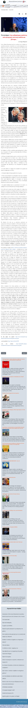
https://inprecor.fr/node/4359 (13, 341)
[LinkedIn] (26, 14)
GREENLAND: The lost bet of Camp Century (11, 494)
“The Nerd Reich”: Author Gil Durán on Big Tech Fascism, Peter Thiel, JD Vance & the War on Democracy (13, 359)
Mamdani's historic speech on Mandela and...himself (12, 376)
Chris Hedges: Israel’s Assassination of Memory (11, 588)
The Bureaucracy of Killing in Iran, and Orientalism (12, 510)
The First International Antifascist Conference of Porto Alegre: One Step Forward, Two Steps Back (13, 444)
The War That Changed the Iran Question (10, 393)
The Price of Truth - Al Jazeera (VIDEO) (9, 527)
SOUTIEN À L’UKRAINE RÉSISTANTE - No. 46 (11, 461)
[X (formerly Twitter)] (22, 14)
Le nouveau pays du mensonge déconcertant (11, 572)
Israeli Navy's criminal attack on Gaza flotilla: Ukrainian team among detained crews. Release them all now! (13, 428)
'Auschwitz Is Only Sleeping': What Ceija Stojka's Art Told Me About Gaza (13, 410)
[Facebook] (19, 14)
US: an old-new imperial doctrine (8, 477)
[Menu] (3, 6)
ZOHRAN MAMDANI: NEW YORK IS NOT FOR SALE (12, 542)
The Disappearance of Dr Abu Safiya (9, 555)
